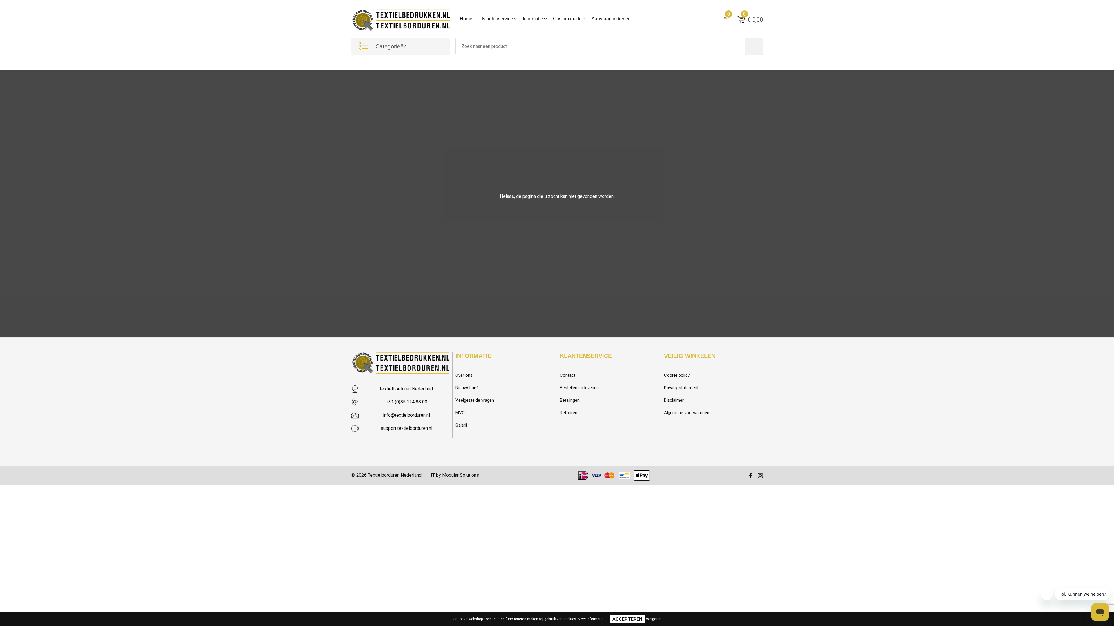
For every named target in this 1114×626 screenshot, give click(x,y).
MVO (460, 412)
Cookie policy (677, 375)
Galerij (461, 425)
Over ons (464, 375)
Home (466, 18)
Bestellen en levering (579, 387)
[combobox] (600, 46)
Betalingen (570, 400)
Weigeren (653, 619)
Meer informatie (590, 619)
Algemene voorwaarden (686, 412)
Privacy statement (681, 387)
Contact (567, 375)
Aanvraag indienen (611, 18)
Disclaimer (674, 400)
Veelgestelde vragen (474, 400)
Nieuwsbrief (466, 387)
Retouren (568, 412)
